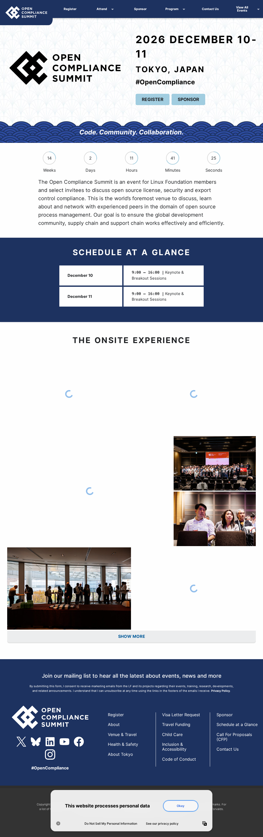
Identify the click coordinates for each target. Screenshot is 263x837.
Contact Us (210, 9)
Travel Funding (176, 724)
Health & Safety (123, 744)
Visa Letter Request (181, 714)
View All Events (242, 8)
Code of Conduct (179, 759)
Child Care (172, 734)
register (152, 99)
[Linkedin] (50, 742)
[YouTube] (64, 742)
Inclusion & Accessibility (174, 747)
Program (172, 9)
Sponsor (140, 9)
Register (70, 9)
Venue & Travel (122, 734)
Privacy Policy (220, 691)
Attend (102, 9)
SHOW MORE (131, 636)
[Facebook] (79, 742)
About (114, 724)
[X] (21, 742)
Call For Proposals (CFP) (234, 737)
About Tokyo (120, 754)
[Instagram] (50, 754)
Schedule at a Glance (237, 724)
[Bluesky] (36, 742)
